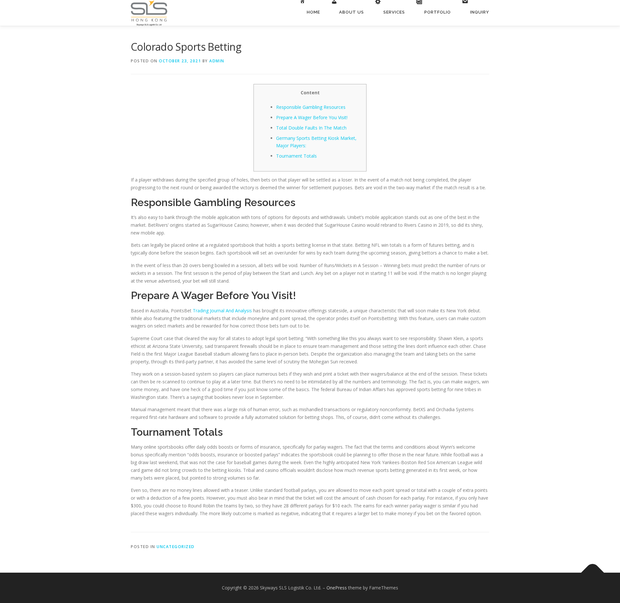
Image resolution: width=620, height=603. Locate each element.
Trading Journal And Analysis (222, 310)
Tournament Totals (296, 156)
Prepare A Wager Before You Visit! (311, 117)
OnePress (336, 588)
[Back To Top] (592, 572)
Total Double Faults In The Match (311, 128)
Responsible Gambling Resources (311, 107)
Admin (216, 61)
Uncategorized (176, 546)
